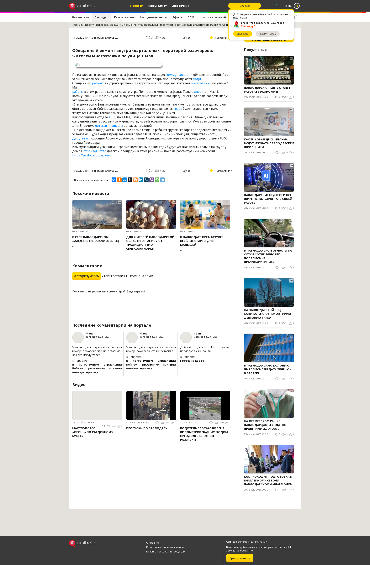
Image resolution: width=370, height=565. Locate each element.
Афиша (177, 17)
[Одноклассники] (119, 179)
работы (77, 92)
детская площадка (109, 125)
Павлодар (101, 17)
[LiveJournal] (146, 179)
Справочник (180, 6)
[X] (130, 179)
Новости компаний (213, 17)
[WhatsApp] (157, 179)
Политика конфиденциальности (165, 547)
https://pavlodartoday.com (91, 155)
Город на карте (192, 360)
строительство (94, 151)
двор (198, 92)
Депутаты (80, 138)
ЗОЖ (191, 17)
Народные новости (153, 17)
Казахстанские (124, 17)
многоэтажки (201, 83)
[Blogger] (135, 179)
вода (178, 108)
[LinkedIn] (141, 179)
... (95, 241)
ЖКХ (112, 117)
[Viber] (151, 179)
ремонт (98, 83)
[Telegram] (162, 179)
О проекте (152, 542)
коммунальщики (179, 75)
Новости (136, 6)
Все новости (80, 17)
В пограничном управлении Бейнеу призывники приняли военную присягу (97, 368)
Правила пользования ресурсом (165, 551)
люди (197, 79)
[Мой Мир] (124, 179)
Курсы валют (157, 6)
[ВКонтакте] (114, 179)
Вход (288, 6)
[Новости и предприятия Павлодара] (82, 6)
